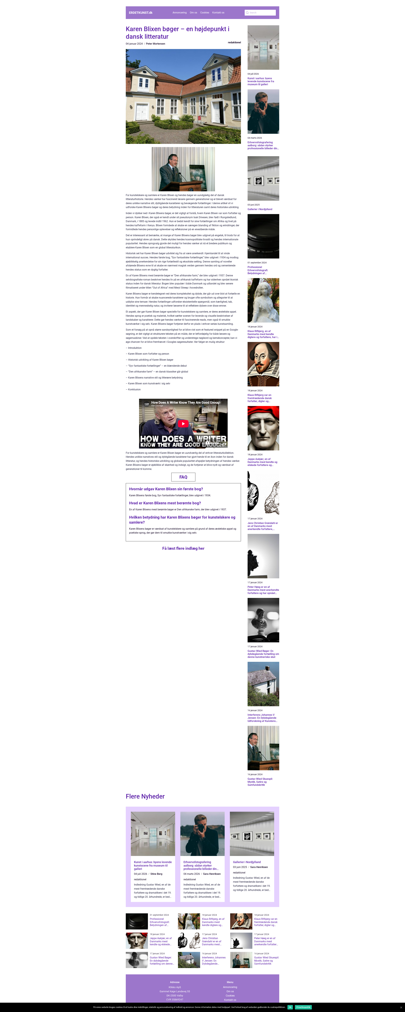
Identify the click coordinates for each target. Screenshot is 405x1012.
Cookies (204, 12)
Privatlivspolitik (303, 1007)
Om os (193, 12)
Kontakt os (218, 12)
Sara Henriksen (212, 873)
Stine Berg (156, 873)
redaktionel (234, 42)
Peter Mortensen (155, 43)
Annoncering (180, 12)
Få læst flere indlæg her (183, 548)
